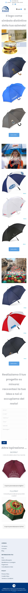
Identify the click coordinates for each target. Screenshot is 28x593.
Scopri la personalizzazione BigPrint (14, 486)
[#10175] (14, 92)
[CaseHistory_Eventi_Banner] (14, 270)
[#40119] (14, 207)
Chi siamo (4, 546)
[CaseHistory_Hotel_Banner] (14, 41)
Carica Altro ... (14, 135)
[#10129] (14, 67)
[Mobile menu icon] (24, 9)
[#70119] (14, 346)
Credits (14, 591)
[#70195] (14, 295)
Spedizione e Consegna (8, 562)
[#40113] (14, 181)
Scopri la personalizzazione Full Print (14, 526)
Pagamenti (5, 564)
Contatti (4, 548)
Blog (3, 551)
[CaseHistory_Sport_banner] (14, 156)
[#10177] (14, 118)
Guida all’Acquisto (7, 560)
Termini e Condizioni (7, 578)
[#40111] (14, 232)
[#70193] (14, 321)
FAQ (3, 558)
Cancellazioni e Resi (7, 567)
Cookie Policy (5, 576)
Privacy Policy (5, 574)
